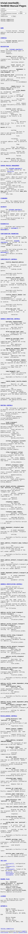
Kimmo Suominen (4, 932)
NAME (2, 28)
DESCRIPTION (5, 46)
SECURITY (4, 206)
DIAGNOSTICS (5, 224)
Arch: (22, 11)
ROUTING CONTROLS (7, 405)
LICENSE (3, 896)
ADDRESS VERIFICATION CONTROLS (11, 584)
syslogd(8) (9, 875)
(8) (16, 49)
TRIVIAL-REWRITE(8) (7, 928)
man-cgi (15, 932)
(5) (5, 252)
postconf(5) (10, 863)
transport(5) (10, 866)
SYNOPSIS (4, 38)
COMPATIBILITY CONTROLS (9, 259)
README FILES (5, 879)
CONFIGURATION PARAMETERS (10, 233)
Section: (3, 11)
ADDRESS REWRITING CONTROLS (10, 319)
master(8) (10, 171)
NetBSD (24, 931)
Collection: (4, 14)
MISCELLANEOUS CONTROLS (9, 716)
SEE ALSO (4, 860)
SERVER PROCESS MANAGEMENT (10, 165)
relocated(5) (10, 869)
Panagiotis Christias (22, 932)
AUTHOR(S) (4, 906)
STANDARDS (4, 198)
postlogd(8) (10, 873)
